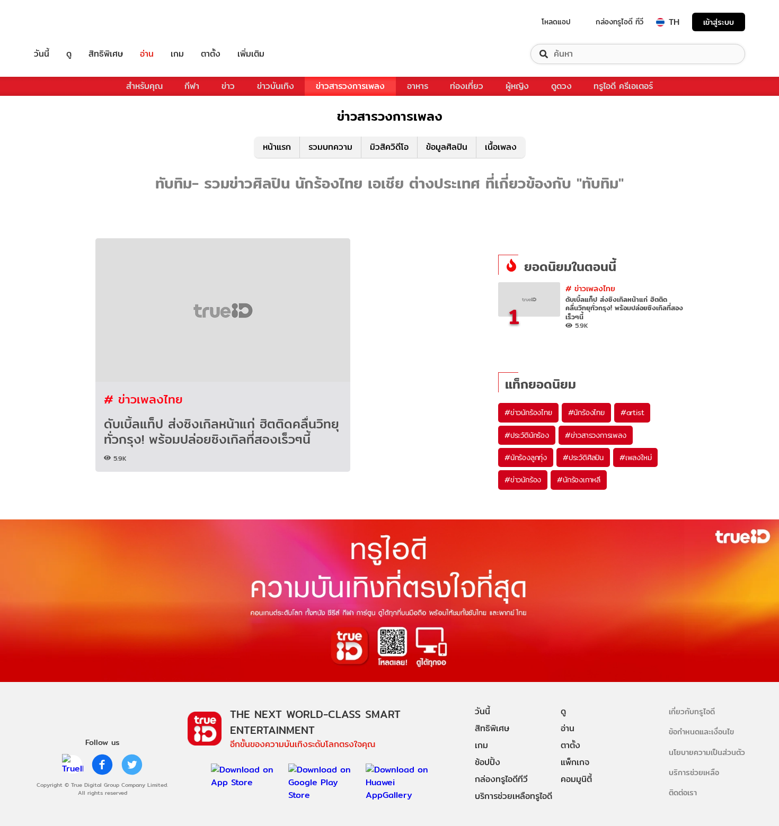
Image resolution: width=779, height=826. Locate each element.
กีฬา (191, 86)
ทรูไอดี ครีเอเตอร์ (623, 86)
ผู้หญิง (517, 86)
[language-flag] (660, 22)
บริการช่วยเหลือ (694, 772)
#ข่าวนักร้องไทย (528, 412)
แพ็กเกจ (575, 762)
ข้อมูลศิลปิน (446, 147)
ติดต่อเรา (683, 792)
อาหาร (417, 86)
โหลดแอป (556, 21)
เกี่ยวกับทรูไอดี (692, 711)
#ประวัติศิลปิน (583, 457)
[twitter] (132, 764)
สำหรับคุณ (144, 86)
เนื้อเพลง (501, 147)
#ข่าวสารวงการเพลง (595, 435)
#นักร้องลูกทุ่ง (525, 457)
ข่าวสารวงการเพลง (350, 86)
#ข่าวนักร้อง (522, 480)
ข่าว (228, 86)
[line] (72, 764)
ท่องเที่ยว (466, 86)
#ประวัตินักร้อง (526, 435)
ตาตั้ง (210, 54)
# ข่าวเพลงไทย (143, 399)
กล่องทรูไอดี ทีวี (619, 21)
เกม (177, 54)
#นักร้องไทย (586, 412)
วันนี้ (41, 54)
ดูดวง (561, 86)
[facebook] (102, 764)
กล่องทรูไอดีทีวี (501, 779)
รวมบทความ (330, 147)
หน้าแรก (277, 147)
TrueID (66, 22)
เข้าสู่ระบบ (718, 22)
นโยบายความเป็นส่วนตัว (707, 752)
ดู (69, 54)
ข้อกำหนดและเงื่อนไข (701, 731)
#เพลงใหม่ (635, 457)
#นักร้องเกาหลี (578, 480)
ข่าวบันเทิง (275, 86)
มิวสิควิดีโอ (389, 147)
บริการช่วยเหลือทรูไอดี (513, 796)
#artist (632, 412)
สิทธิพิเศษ (105, 54)
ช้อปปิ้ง (487, 762)
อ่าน (147, 54)
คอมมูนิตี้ (576, 779)
